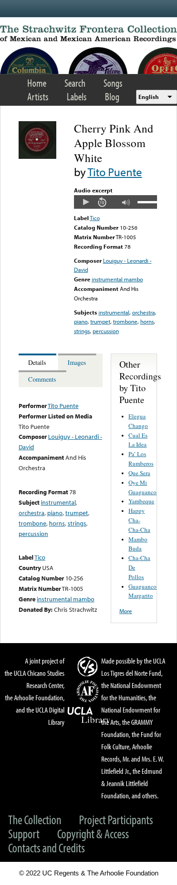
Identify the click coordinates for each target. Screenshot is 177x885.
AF (89, 691)
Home (36, 82)
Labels (77, 96)
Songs (113, 82)
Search (74, 82)
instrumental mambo (117, 279)
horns (147, 321)
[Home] (88, 34)
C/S (89, 666)
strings (82, 330)
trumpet (100, 321)
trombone (125, 321)
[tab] (38, 362)
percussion (106, 330)
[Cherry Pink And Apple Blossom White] (37, 156)
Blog (112, 96)
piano (81, 321)
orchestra (143, 312)
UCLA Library (89, 715)
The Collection (34, 819)
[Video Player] (115, 202)
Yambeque (141, 501)
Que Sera (139, 473)
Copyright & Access (93, 833)
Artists (38, 96)
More (125, 611)
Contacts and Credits (46, 848)
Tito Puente (115, 172)
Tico (95, 217)
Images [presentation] (77, 362)
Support (23, 833)
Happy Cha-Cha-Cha (139, 520)
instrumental (113, 312)
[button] (86, 202)
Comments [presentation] (42, 379)
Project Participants (116, 819)
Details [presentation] (37, 362)
